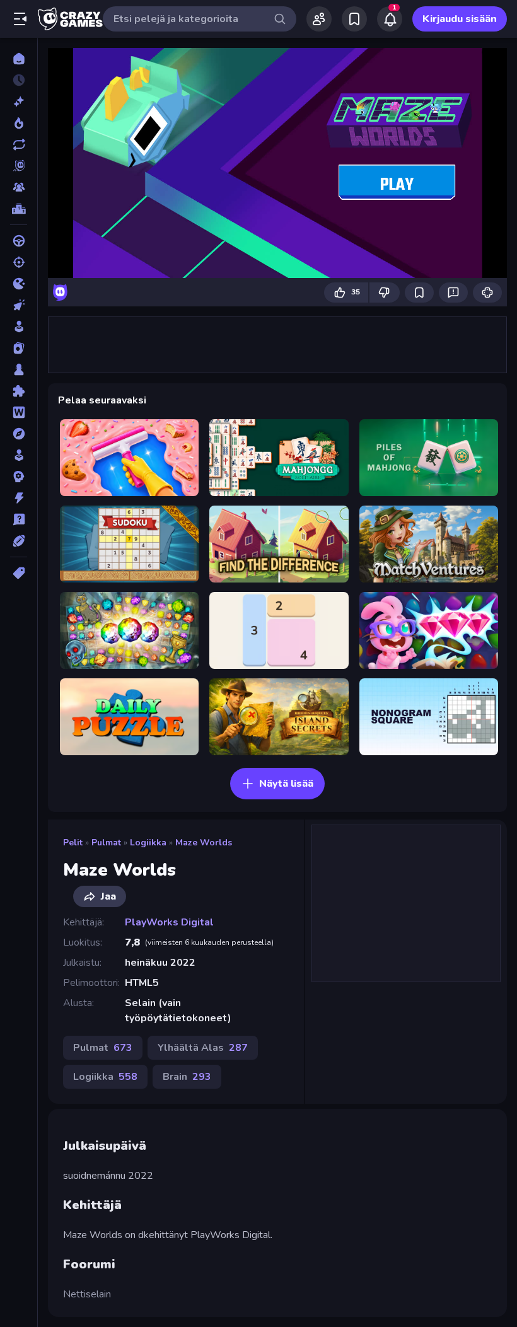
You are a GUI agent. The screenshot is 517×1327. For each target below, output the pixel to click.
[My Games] (354, 19)
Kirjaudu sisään (459, 19)
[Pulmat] (18, 391)
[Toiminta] (18, 498)
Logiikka (148, 843)
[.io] (18, 283)
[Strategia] (18, 476)
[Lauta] (18, 369)
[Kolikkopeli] (18, 326)
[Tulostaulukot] (18, 208)
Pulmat (106, 843)
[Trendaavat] (18, 123)
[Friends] (319, 19)
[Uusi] (18, 101)
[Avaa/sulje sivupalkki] (20, 19)
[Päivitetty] (18, 144)
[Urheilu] (18, 541)
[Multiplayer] (18, 187)
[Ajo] (18, 241)
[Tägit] (18, 573)
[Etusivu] (18, 58)
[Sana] (18, 412)
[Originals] (18, 166)
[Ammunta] (18, 262)
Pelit (73, 843)
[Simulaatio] (18, 455)
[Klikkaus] (18, 305)
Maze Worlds (203, 843)
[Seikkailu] (18, 433)
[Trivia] (18, 519)
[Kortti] (18, 348)
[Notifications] (389, 19)
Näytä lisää (286, 784)
